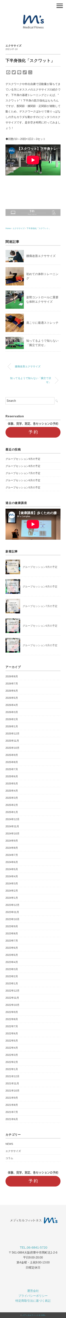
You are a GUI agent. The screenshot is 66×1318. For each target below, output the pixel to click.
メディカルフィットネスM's (33, 1315)
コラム (9, 1158)
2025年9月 (12, 754)
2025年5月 (12, 783)
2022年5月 (12, 1040)
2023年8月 (12, 933)
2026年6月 (12, 690)
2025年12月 (12, 733)
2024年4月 (12, 876)
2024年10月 (12, 833)
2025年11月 (12, 740)
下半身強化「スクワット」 (39, 228)
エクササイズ (14, 45)
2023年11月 (12, 912)
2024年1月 (12, 897)
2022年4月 (12, 1047)
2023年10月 (12, 919)
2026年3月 (12, 712)
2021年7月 (12, 1112)
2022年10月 (12, 1004)
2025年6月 (12, 776)
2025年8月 (12, 762)
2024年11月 (12, 826)
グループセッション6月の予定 (23, 480)
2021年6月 (12, 1119)
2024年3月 (12, 883)
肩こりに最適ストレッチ (42, 322)
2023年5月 (12, 954)
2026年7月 (12, 683)
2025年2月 (12, 804)
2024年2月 (12, 890)
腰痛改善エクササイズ (41, 255)
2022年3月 (12, 1054)
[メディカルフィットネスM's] (33, 15)
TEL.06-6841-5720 (33, 1247)
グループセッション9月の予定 (23, 458)
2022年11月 (12, 997)
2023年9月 (12, 926)
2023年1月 (12, 983)
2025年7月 (12, 769)
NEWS (9, 1143)
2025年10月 (12, 747)
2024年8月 (12, 847)
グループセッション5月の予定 (23, 487)
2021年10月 (12, 1090)
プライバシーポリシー (33, 1295)
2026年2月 (12, 719)
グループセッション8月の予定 (23, 466)
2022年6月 (12, 1033)
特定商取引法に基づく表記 (33, 1300)
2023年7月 (12, 940)
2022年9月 (12, 1012)
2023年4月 (12, 962)
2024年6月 (12, 862)
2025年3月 (12, 797)
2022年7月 (12, 1026)
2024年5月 (12, 869)
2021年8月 (12, 1104)
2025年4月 (12, 790)
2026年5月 (12, 697)
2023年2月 (12, 976)
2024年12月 (12, 819)
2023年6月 (12, 947)
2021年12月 (12, 1076)
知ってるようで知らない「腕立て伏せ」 (30, 380)
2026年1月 (12, 726)
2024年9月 (12, 840)
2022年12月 (12, 990)
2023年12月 (12, 904)
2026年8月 (12, 676)
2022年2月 (12, 1062)
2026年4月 (12, 704)
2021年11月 (12, 1083)
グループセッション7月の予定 (23, 473)
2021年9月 (12, 1097)
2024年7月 (12, 854)
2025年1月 (12, 812)
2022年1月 (12, 1069)
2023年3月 (12, 969)
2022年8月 (12, 1019)
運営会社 (33, 1290)
